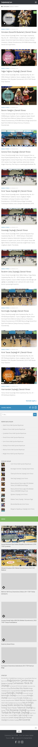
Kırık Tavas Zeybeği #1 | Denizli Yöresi (16, 352)
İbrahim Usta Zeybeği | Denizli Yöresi (16, 271)
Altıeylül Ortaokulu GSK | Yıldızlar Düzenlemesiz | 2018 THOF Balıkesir (18, 569)
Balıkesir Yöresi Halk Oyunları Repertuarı (14, 429)
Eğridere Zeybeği (10, 691)
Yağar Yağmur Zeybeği (7, 715)
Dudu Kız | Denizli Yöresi (7, 644)
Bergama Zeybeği (6, 683)
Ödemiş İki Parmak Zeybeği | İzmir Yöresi (22, 474)
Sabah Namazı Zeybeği (23, 700)
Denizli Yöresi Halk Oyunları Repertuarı (13, 437)
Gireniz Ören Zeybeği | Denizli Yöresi (15, 151)
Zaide (7, 717)
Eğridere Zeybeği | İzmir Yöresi (19, 494)
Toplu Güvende (31, 710)
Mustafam (11, 700)
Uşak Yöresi (33, 713)
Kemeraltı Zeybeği (28, 693)
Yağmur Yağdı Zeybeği (20, 715)
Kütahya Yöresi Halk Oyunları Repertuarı (14, 445)
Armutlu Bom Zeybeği (7, 678)
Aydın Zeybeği (25, 678)
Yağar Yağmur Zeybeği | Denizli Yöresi (16, 71)
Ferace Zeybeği (21, 690)
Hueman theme (28, 738)
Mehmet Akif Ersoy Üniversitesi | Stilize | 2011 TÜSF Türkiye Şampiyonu (18, 593)
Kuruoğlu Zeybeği (22, 698)
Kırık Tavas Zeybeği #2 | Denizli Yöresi (16, 190)
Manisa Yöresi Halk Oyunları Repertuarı (14, 450)
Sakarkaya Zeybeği (17, 703)
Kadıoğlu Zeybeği (15, 693)
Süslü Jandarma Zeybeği (20, 705)
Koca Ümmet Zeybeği (21, 695)
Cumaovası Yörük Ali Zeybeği (17, 684)
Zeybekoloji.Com (6, 2)
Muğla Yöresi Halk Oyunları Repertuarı (13, 454)
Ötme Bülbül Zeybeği (13, 720)
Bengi (31, 680)
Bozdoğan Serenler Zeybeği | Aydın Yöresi (22, 469)
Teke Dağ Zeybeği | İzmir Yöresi (19, 478)
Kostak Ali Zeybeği (12, 698)
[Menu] (36, 2)
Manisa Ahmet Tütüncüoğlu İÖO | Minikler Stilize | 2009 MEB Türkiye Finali (22, 490)
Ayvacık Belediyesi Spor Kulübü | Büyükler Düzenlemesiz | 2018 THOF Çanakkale (18, 545)
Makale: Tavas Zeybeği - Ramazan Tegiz (22, 499)
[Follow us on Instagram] (33, 407)
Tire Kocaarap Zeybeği (16, 710)
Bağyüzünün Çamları (17, 680)
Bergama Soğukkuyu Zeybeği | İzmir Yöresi (22, 509)
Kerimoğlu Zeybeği (8, 695)
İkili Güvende (24, 719)
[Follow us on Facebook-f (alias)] (30, 407)
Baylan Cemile (4, 681)
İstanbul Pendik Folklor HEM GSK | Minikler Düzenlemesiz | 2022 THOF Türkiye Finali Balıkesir (18, 621)
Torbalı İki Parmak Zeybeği (15, 712)
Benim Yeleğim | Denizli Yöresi (13, 110)
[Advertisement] (19, 20)
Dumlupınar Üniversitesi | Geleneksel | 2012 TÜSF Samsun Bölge (17, 667)
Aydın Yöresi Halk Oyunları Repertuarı (13, 425)
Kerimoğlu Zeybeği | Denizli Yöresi (15, 310)
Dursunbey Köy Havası (19, 688)
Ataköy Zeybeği (18, 678)
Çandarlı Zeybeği (13, 717)
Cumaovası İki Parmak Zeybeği (18, 686)
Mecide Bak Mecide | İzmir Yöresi (20, 504)
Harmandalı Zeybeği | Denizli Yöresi (15, 389)
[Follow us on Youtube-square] (36, 407)
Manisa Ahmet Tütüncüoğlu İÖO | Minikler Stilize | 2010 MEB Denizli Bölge (22, 484)
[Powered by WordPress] (13, 738)
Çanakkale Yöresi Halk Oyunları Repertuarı (14, 433)
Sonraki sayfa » (31, 401)
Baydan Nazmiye (32, 678)
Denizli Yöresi (5, 68)
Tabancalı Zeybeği (25, 707)
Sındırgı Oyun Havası (9, 707)
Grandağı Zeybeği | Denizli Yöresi (14, 230)
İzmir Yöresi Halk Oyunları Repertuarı (13, 441)
